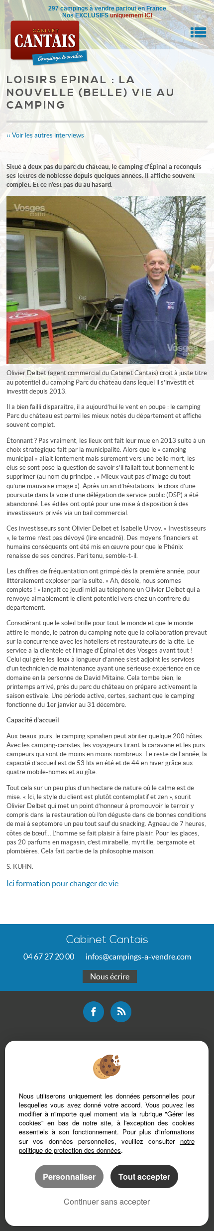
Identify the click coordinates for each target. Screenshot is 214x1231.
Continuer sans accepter (107, 1201)
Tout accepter (144, 1176)
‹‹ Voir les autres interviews (45, 135)
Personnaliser (69, 1176)
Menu (198, 32)
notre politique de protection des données (107, 1145)
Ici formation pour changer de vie (62, 883)
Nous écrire (109, 976)
